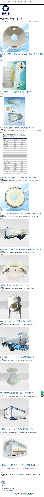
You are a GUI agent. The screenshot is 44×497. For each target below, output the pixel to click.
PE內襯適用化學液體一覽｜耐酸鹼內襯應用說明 (18, 177)
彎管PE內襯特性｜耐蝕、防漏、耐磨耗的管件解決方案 (21, 213)
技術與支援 (20, 1)
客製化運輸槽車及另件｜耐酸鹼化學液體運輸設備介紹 (20, 249)
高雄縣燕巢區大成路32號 (8, 490)
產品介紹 (14, 1)
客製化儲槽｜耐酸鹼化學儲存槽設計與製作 (16, 321)
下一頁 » (9, 471)
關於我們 (4, 1)
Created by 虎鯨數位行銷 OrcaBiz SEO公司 (24, 494)
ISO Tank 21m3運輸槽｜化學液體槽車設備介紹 (18, 465)
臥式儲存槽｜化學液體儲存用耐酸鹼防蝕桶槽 (17, 127)
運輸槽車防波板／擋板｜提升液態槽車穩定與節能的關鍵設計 (21, 55)
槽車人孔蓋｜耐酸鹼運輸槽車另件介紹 (14, 285)
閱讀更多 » (2, 60)
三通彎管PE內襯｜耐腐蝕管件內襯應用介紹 (16, 393)
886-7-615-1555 (7, 486)
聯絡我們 (25, 1)
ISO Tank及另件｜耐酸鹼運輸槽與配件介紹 (16, 429)
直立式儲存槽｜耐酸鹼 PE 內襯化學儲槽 (15, 91)
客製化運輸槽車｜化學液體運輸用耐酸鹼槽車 (17, 357)
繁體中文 (30, 1)
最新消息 (9, 1)
